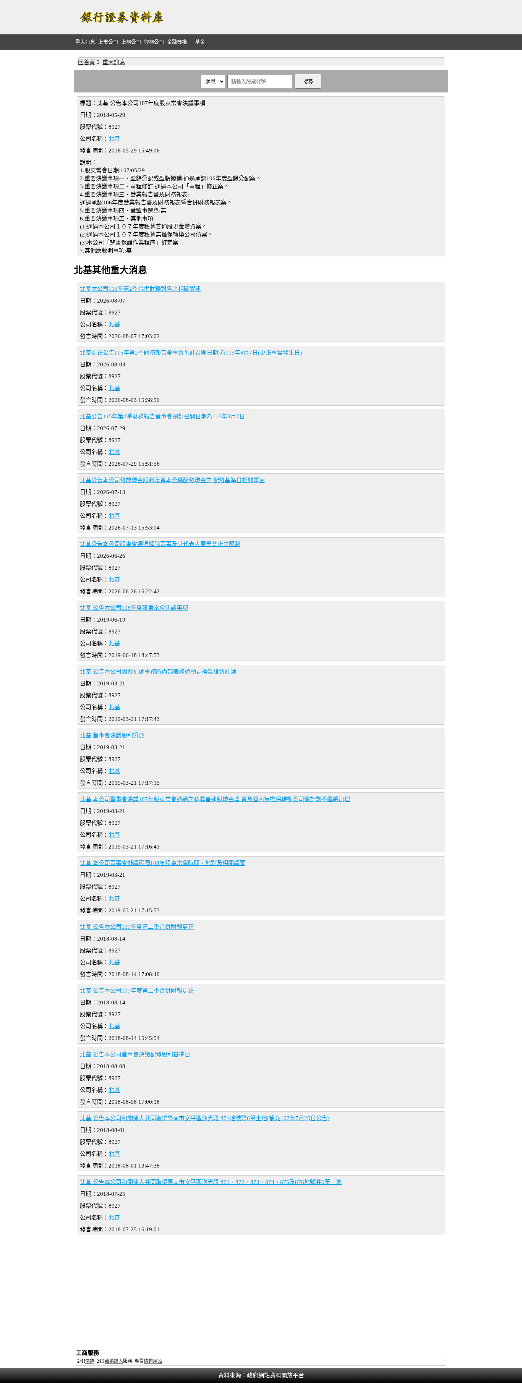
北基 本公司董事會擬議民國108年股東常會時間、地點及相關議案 (162, 863)
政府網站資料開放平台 (275, 1375)
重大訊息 (85, 42)
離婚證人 (114, 1361)
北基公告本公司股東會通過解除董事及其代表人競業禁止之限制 (160, 544)
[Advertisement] (309, 17)
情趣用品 (153, 1361)
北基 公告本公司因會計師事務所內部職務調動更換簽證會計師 (158, 672)
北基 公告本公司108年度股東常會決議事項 (134, 608)
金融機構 (177, 42)
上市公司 (108, 42)
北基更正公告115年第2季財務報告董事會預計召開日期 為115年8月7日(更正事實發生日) (191, 353)
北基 (114, 139)
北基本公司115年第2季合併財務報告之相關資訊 (140, 289)
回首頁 (86, 62)
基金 (200, 42)
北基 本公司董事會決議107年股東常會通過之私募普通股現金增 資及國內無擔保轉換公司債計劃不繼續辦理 (215, 799)
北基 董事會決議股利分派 (112, 735)
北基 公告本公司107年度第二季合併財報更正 (137, 927)
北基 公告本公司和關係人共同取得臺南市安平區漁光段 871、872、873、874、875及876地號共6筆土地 (211, 1182)
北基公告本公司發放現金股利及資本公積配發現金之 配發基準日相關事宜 (172, 480)
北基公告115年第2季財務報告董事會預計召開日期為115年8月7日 (162, 416)
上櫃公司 (131, 42)
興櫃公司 (154, 42)
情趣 (89, 1361)
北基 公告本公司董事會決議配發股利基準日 (135, 1054)
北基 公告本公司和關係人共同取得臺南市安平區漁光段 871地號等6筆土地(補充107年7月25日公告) (204, 1118)
